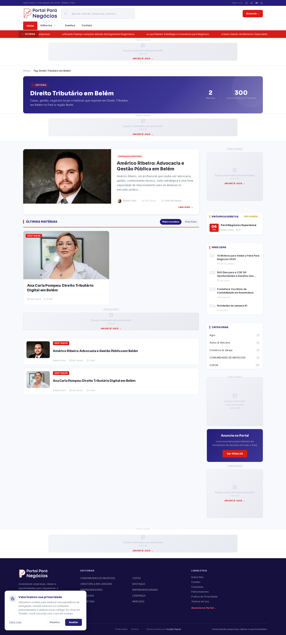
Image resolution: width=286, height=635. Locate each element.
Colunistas (197, 586)
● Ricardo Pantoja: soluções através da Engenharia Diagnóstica (80, 34)
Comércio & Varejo (234, 350)
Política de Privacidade (204, 596)
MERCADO (138, 601)
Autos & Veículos (234, 342)
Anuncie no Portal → (204, 607)
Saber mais (15, 622)
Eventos (70, 25)
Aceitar (73, 622)
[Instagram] (246, 3)
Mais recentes (170, 221)
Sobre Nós (197, 577)
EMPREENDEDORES (91, 589)
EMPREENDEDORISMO (145, 589)
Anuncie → (252, 13)
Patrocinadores (200, 591)
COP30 (234, 365)
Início (30, 25)
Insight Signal (173, 629)
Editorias (46, 25)
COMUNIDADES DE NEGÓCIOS (234, 357)
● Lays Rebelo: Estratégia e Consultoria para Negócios (160, 34)
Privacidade (121, 629)
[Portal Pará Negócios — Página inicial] (40, 13)
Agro (234, 335)
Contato (87, 25)
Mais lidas (191, 221)
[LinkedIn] (251, 3)
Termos (135, 629)
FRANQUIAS (87, 595)
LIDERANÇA (139, 595)
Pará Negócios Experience (238, 225)
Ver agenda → (252, 216)
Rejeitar (55, 622)
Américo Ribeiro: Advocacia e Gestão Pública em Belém (95, 351)
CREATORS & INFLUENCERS (96, 583)
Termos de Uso (200, 601)
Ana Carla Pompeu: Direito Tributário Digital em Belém (94, 381)
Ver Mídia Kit (235, 453)
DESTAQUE (33, 235)
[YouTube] (256, 3)
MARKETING (87, 601)
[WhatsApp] (262, 3)
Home (26, 70)
